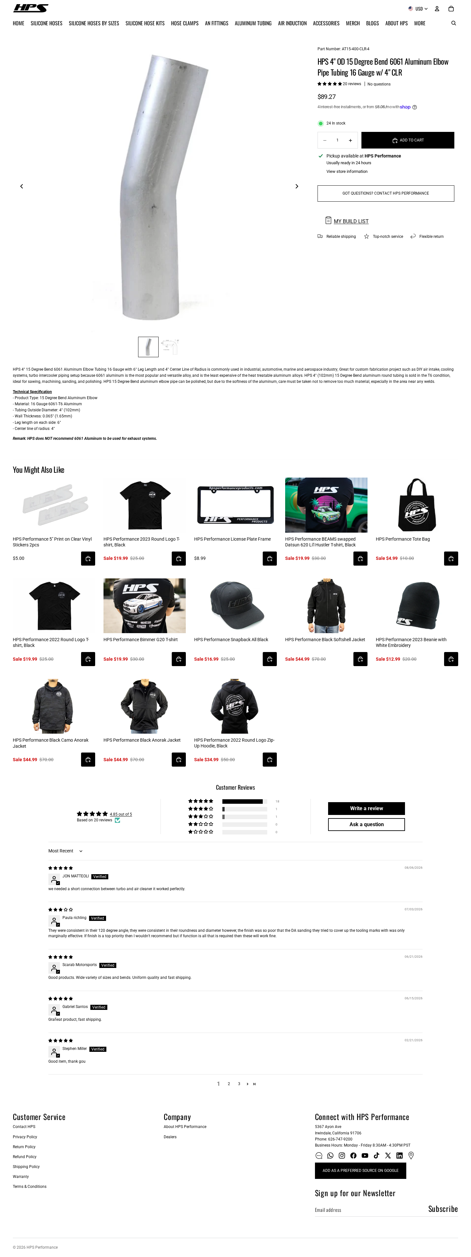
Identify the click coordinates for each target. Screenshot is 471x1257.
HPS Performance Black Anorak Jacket (142, 740)
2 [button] (229, 1084)
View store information (347, 171)
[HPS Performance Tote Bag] (417, 505)
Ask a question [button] (367, 824)
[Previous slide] (20, 187)
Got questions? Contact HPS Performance (386, 193)
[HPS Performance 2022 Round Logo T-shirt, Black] (54, 605)
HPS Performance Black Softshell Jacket (325, 639)
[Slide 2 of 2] (170, 347)
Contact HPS (24, 1126)
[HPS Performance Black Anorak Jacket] (144, 706)
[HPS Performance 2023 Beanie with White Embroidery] (417, 605)
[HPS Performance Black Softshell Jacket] (326, 605)
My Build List (351, 221)
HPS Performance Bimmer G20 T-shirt (140, 639)
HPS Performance (42, 1247)
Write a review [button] (366, 808)
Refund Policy (25, 1157)
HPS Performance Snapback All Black (231, 639)
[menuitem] (420, 23)
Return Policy (24, 1147)
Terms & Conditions (29, 1186)
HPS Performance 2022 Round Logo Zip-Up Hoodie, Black (234, 742)
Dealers (170, 1137)
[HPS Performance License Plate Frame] (235, 505)
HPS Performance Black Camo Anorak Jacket (50, 742)
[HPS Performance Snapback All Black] (235, 605)
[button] (330, 84)
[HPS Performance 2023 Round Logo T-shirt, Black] (144, 505)
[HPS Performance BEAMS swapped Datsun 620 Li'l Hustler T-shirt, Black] (326, 505)
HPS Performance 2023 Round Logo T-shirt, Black (141, 541)
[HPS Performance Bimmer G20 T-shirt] (144, 605)
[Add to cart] (88, 559)
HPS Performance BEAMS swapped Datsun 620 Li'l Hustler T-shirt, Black (320, 541)
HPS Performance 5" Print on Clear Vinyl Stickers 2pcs (52, 541)
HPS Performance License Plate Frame (232, 539)
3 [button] (239, 1084)
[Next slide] (299, 187)
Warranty (21, 1176)
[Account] (437, 9)
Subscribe (443, 1208)
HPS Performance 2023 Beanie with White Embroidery (411, 642)
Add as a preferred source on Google (361, 1170)
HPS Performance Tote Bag (403, 539)
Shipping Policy (26, 1166)
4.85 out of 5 (121, 814)
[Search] (454, 23)
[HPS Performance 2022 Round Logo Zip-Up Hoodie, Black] (235, 706)
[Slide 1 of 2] (148, 347)
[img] (60, 868)
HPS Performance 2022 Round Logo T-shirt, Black (51, 642)
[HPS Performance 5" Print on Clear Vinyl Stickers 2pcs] (54, 505)
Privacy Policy (25, 1137)
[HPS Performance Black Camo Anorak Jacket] (54, 706)
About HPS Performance (185, 1126)
